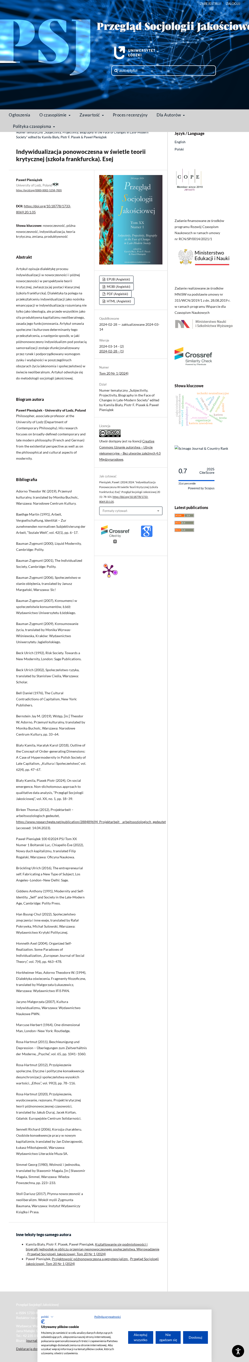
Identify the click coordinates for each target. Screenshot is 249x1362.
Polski (179, 149)
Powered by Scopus (201, 488)
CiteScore (206, 471)
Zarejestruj (210, 4)
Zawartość (90, 114)
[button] (47, 1316)
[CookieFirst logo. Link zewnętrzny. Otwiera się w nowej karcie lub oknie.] (43, 1321)
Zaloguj (233, 4)
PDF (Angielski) (117, 294)
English (180, 142)
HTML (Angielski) (118, 301)
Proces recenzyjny (130, 114)
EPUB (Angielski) (118, 279)
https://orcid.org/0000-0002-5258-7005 (39, 190)
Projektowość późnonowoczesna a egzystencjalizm (90, 1259)
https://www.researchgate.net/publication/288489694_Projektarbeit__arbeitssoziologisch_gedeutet (91, 822)
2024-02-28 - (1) (111, 351)
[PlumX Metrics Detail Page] (109, 570)
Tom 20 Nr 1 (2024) (113, 373)
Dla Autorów (169, 114)
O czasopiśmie (53, 114)
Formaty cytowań (115, 511)
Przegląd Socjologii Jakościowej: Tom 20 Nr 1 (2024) (66, 1254)
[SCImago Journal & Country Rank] (201, 448)
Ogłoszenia (19, 114)
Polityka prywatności (107, 1316)
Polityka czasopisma (32, 126)
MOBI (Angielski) (118, 287)
